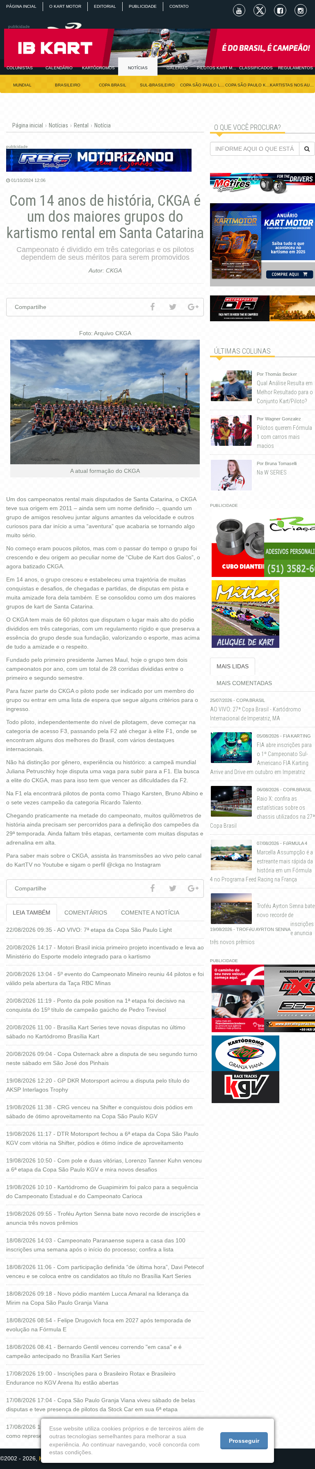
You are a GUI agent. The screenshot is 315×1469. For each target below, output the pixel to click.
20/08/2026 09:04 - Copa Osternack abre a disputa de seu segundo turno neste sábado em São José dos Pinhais (101, 1058)
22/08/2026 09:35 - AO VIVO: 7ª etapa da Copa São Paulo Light (89, 929)
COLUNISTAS (20, 68)
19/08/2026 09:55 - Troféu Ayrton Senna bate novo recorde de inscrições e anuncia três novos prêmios (103, 1218)
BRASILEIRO (67, 85)
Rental (81, 125)
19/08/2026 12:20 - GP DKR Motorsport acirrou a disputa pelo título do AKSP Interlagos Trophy (97, 1085)
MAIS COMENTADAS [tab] (244, 683)
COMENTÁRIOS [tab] (85, 912)
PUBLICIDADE (143, 6)
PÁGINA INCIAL (21, 6)
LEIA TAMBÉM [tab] (31, 912)
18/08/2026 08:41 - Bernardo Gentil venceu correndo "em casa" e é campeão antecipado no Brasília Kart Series (94, 1351)
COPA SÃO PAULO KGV (247, 85)
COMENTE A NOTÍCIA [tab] (150, 912)
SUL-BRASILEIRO (157, 85)
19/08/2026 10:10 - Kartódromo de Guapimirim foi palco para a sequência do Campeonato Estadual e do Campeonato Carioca (102, 1191)
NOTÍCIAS (138, 68)
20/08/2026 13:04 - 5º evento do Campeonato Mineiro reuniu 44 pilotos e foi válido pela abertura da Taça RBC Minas (105, 978)
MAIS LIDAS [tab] (233, 666)
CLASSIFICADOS (256, 68)
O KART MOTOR (65, 6)
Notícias (58, 125)
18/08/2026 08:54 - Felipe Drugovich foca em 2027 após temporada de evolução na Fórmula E (98, 1325)
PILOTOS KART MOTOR (216, 68)
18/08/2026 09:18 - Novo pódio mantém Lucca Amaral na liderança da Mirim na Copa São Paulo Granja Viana (97, 1298)
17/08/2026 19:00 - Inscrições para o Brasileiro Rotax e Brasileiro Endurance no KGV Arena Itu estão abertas (91, 1378)
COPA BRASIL (112, 85)
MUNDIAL (22, 85)
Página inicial (27, 125)
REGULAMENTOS (295, 68)
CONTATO (179, 6)
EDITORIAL (105, 6)
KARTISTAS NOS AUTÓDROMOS (292, 85)
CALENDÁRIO (59, 68)
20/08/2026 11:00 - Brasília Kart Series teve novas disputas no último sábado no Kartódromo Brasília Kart (95, 1032)
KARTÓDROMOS (98, 68)
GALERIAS (177, 68)
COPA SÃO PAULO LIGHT (202, 85)
